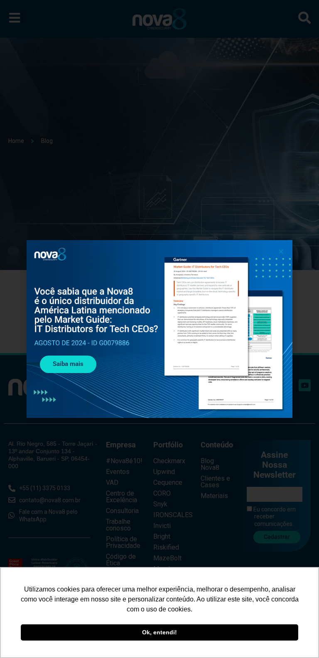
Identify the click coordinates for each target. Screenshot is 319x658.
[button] (281, 251)
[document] (159, 329)
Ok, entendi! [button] (159, 632)
